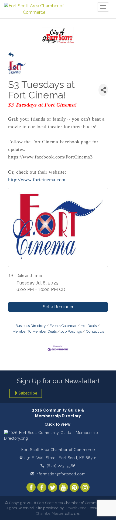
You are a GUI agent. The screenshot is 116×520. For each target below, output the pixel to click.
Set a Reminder (58, 306)
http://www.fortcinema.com (37, 179)
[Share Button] (103, 90)
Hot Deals (89, 325)
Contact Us (95, 331)
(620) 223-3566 (61, 466)
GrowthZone (75, 508)
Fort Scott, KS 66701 (60, 458)
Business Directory (30, 325)
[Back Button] (10, 55)
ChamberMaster (50, 513)
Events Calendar (63, 325)
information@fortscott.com (60, 474)
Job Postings (71, 331)
